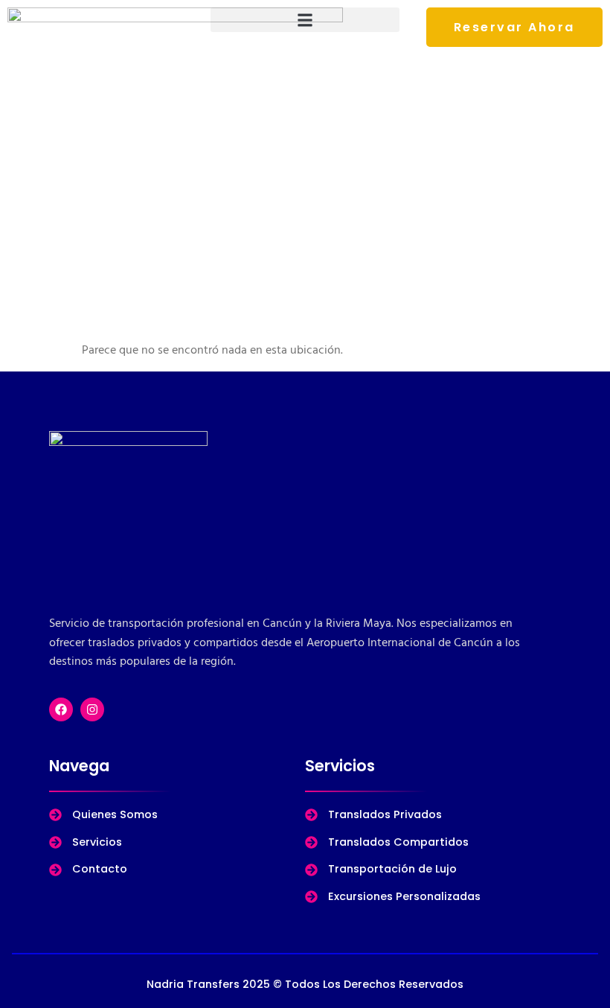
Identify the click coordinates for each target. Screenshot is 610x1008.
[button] (305, 19)
